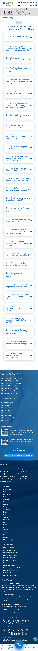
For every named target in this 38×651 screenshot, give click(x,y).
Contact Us (23, 471)
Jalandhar (6, 499)
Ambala (5, 504)
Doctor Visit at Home (10, 555)
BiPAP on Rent (8, 573)
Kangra (5, 537)
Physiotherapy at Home (11, 553)
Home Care (2, 648)
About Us (5, 471)
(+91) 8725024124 (19, 450)
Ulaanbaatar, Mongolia (10, 540)
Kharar (5, 515)
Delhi (5, 512)
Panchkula (6, 494)
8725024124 (31, 2)
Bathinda (6, 520)
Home (4, 18)
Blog (21, 469)
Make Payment (8, 638)
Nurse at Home (8, 548)
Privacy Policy (24, 476)
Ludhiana (6, 497)
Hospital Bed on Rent (10, 570)
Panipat (5, 527)
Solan (5, 532)
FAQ (10, 18)
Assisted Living (27, 648)
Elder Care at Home (10, 560)
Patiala (5, 502)
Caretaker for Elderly (10, 550)
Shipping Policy (7, 479)
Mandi (5, 535)
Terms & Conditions (8, 476)
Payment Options (8, 481)
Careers (22, 474)
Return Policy (24, 479)
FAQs (4, 474)
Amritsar (6, 517)
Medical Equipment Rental (12, 568)
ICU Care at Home (9, 558)
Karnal (5, 525)
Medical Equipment (11, 648)
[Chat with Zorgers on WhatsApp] (35, 639)
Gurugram (6, 509)
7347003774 (31, 5)
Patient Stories (7, 469)
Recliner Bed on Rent (10, 575)
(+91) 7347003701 (16, 630)
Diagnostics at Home (10, 565)
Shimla (5, 530)
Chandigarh (7, 489)
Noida (5, 522)
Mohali (5, 492)
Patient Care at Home (10, 563)
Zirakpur (6, 507)
